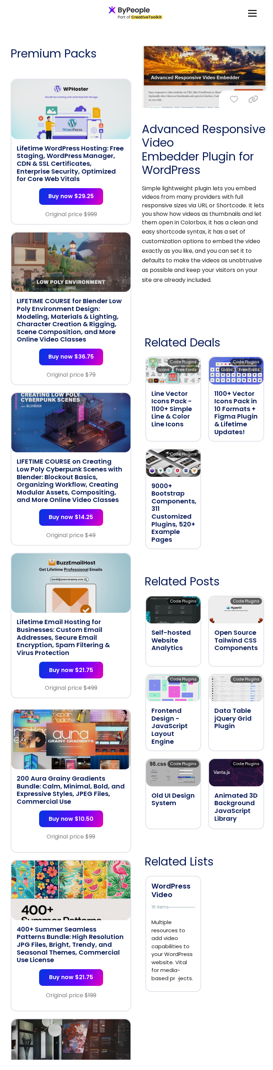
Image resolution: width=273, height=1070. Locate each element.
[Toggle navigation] (252, 13)
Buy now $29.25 (71, 196)
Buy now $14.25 (71, 517)
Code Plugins (183, 362)
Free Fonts (186, 369)
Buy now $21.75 (71, 670)
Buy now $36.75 (71, 357)
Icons (164, 369)
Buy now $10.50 (71, 819)
